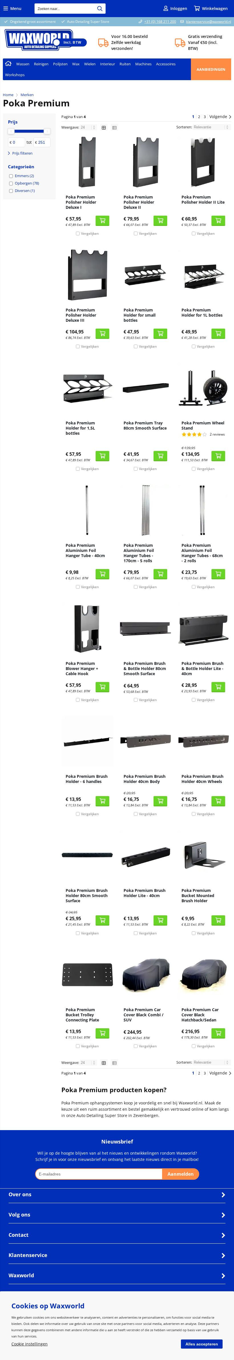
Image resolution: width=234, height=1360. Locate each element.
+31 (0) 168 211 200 (160, 21)
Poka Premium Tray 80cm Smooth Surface (145, 425)
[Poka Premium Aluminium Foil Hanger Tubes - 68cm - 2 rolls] (203, 510)
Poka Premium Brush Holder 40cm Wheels (202, 779)
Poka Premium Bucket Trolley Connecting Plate (82, 1015)
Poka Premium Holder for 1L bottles (202, 312)
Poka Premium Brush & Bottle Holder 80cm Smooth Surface (145, 668)
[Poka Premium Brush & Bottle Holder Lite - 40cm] (203, 628)
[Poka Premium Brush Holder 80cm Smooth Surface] (87, 855)
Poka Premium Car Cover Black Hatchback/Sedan (200, 1015)
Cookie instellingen (29, 1344)
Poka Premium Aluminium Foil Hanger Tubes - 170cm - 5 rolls (139, 553)
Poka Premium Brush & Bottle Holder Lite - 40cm (202, 668)
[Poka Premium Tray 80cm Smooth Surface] (145, 387)
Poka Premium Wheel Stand (202, 425)
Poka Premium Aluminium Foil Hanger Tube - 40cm (85, 550)
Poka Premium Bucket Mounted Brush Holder (197, 895)
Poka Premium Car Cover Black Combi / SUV (144, 1015)
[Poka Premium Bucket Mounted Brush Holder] (203, 855)
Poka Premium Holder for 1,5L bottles (80, 428)
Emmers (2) (24, 175)
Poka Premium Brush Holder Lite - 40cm (145, 893)
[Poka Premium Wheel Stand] (203, 387)
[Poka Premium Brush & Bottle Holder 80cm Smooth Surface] (145, 628)
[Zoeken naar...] (100, 8)
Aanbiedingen (211, 69)
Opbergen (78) (27, 183)
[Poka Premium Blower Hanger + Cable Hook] (87, 628)
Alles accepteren (201, 1344)
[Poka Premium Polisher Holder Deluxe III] (87, 274)
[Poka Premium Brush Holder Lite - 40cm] (145, 855)
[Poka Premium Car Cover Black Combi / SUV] (145, 974)
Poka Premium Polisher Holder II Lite (203, 199)
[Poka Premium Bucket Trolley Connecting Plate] (87, 974)
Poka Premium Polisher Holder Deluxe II (139, 202)
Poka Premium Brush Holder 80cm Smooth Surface (87, 895)
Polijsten (60, 63)
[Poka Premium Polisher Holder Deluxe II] (145, 162)
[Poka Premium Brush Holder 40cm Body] (145, 741)
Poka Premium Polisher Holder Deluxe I (81, 202)
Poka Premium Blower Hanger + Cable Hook (82, 668)
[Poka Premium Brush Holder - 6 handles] (87, 741)
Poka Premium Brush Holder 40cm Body (145, 779)
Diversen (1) (25, 190)
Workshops (15, 74)
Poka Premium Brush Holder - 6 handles (87, 779)
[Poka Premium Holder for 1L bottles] (203, 274)
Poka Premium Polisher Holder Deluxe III (81, 315)
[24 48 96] (89, 127)
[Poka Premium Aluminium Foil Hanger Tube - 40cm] (87, 510)
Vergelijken (90, 233)
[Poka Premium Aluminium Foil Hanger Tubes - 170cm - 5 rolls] (145, 510)
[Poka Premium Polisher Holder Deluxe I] (87, 162)
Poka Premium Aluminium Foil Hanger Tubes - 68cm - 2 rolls (202, 553)
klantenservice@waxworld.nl (208, 21)
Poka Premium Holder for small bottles (140, 315)
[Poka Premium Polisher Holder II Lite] (203, 162)
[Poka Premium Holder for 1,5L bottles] (87, 387)
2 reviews (217, 434)
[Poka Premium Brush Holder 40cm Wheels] (203, 741)
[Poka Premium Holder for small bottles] (145, 274)
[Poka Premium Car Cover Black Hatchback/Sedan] (203, 974)
